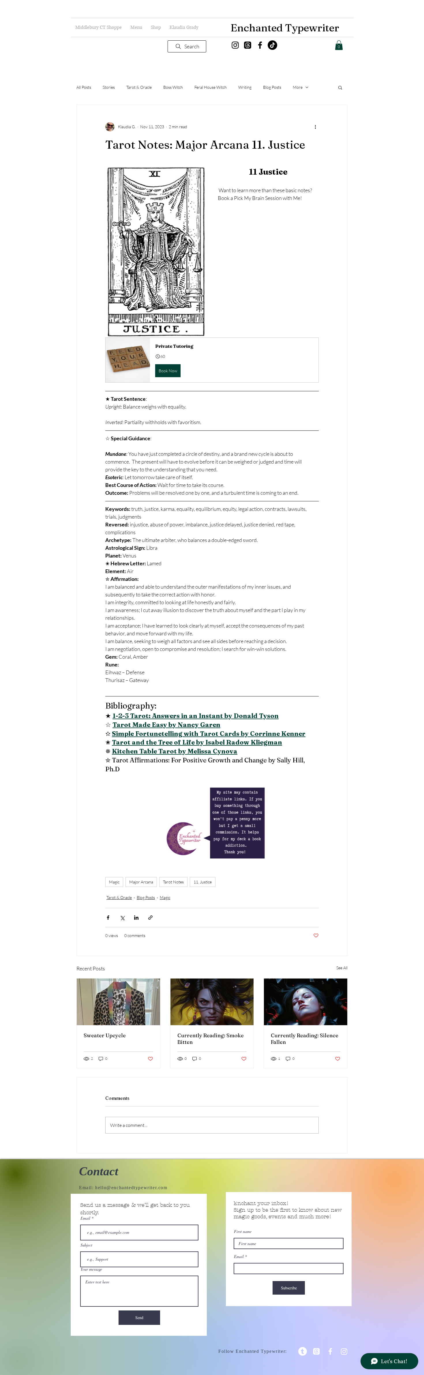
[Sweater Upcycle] (118, 1002)
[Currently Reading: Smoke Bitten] (212, 1002)
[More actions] (315, 126)
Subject (86, 1245)
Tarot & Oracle (139, 87)
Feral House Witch (210, 87)
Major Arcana (141, 881)
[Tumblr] (302, 1351)
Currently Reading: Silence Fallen (304, 1038)
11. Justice (203, 881)
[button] (136, 27)
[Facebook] (260, 45)
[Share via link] (150, 917)
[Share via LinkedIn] (136, 917)
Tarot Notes (173, 881)
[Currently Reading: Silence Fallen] (305, 1002)
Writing (245, 87)
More (298, 87)
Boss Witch (173, 87)
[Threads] (247, 45)
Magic (114, 881)
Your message (91, 1269)
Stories (109, 87)
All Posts (83, 87)
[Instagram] (235, 45)
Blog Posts (272, 87)
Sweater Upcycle (105, 1035)
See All (342, 967)
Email (85, 1218)
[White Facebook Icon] (330, 1351)
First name (243, 1231)
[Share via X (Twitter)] (122, 917)
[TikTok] (272, 45)
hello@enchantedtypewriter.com (131, 1187)
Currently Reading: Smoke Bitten (210, 1038)
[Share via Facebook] (108, 917)
